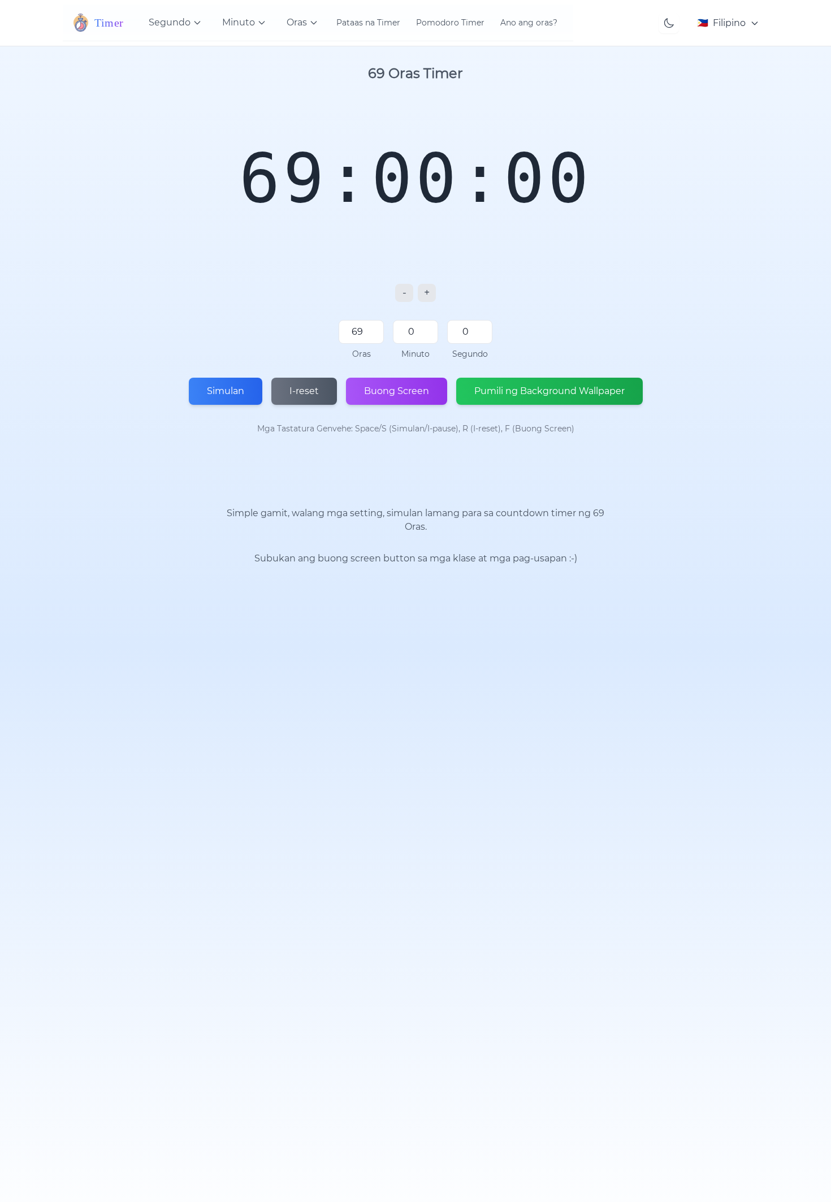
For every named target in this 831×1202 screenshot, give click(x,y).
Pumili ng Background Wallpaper (549, 391)
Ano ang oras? (528, 23)
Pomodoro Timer (450, 23)
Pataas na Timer (368, 23)
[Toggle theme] (669, 23)
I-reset (304, 391)
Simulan (225, 391)
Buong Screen (396, 391)
